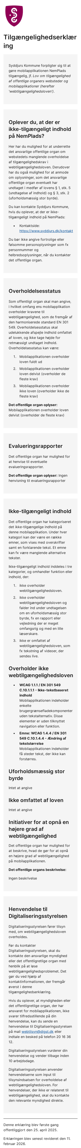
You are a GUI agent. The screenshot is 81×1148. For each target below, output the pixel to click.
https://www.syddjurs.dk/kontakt (46, 231)
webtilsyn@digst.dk (38, 1031)
